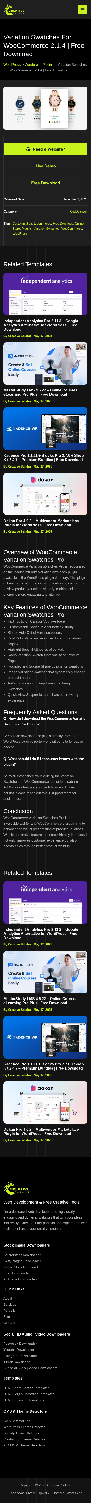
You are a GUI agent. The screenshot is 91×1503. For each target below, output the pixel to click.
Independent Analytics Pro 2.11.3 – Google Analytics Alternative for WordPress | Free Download (41, 325)
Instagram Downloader (20, 1356)
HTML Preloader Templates (24, 1400)
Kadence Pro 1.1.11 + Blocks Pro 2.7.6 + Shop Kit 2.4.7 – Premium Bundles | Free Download (44, 458)
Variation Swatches (47, 228)
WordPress (20, 233)
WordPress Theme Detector (24, 1427)
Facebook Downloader (20, 1343)
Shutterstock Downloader (22, 1255)
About (8, 1298)
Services (10, 1304)
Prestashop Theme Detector (24, 1439)
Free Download (63, 223)
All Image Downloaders (21, 1279)
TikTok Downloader (18, 1362)
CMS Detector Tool (17, 1421)
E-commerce (42, 223)
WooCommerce (71, 228)
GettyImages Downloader (22, 1261)
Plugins (27, 228)
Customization (22, 223)
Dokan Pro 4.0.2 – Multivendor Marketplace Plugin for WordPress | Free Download (41, 523)
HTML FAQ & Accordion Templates (29, 1394)
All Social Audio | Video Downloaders (30, 1368)
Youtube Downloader (19, 1350)
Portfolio (10, 1310)
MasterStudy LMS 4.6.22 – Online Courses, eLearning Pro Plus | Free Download (41, 392)
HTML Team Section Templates (26, 1388)
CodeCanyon (79, 211)
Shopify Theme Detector (21, 1433)
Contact (9, 1323)
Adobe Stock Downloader (22, 1267)
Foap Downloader (17, 1273)
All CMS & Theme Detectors (24, 1445)
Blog (7, 1316)
